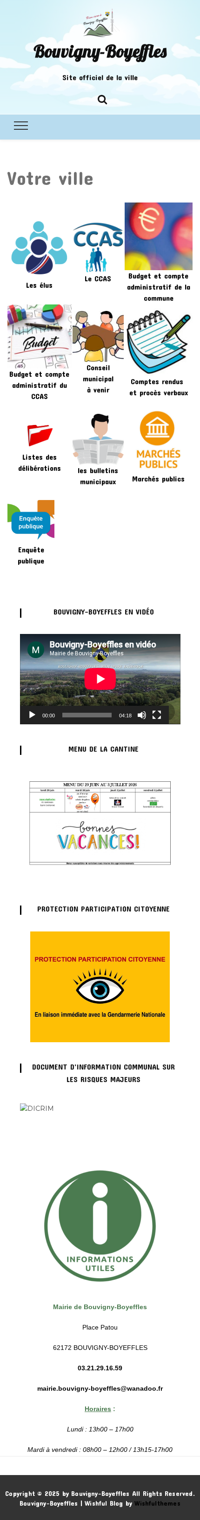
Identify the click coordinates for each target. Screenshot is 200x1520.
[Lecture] (32, 715)
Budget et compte (39, 373)
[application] (100, 679)
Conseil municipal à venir (98, 378)
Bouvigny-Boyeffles (100, 51)
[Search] (102, 98)
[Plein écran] (156, 715)
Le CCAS (98, 278)
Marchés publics (158, 478)
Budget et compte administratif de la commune (158, 286)
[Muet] (142, 715)
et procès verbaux (158, 392)
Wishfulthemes (157, 1503)
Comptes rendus (158, 381)
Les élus (39, 284)
